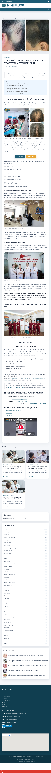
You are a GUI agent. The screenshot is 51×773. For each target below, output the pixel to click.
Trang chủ (4, 691)
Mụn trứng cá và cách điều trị (13, 410)
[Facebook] (48, 1)
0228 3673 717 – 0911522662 (13, 716)
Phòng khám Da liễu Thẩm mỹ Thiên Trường (17, 91)
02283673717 (15, 378)
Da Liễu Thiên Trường (11, 722)
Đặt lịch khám (5, 706)
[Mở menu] (3, 9)
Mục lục (8, 81)
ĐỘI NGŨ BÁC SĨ (10, 90)
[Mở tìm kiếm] (48, 10)
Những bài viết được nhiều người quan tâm (17, 93)
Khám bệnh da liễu (6, 696)
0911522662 (25, 378)
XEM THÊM (6, 476)
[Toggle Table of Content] (43, 82)
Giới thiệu (4, 694)
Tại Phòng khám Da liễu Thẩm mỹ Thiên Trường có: (18, 88)
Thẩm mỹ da (4, 698)
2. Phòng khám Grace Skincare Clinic (15, 85)
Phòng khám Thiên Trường (20, 401)
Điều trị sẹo (9, 413)
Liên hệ (3, 704)
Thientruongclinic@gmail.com (19, 399)
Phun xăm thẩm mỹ (6, 700)
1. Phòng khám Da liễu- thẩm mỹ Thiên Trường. (17, 83)
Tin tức (7, 57)
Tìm (25, 518)
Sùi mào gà (9, 415)
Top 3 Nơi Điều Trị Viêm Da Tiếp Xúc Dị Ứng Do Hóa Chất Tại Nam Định (38, 468)
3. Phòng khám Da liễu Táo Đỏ (15, 86)
